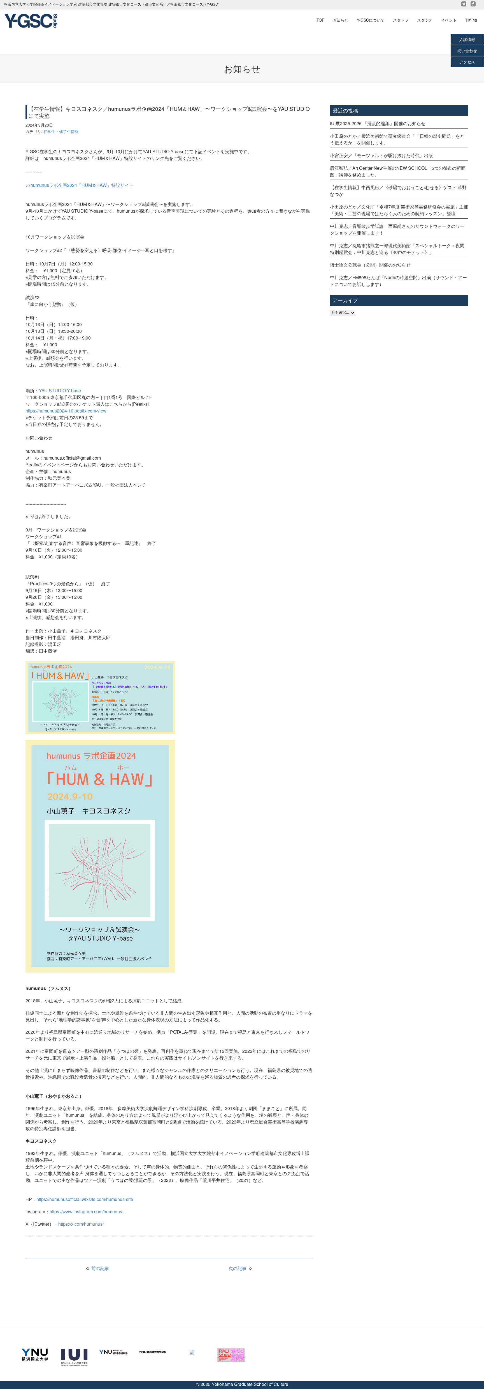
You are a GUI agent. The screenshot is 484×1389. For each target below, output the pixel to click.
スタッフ (401, 20)
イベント (449, 20)
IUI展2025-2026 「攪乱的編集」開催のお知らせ (377, 123)
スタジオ (425, 20)
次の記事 (238, 1268)
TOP (320, 20)
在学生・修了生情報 (61, 131)
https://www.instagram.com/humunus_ (87, 1211)
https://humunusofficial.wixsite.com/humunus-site (84, 1199)
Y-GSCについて (371, 20)
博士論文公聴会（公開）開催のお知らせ (370, 265)
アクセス (467, 62)
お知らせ (340, 20)
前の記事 (99, 1268)
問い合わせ (467, 50)
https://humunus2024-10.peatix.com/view (65, 410)
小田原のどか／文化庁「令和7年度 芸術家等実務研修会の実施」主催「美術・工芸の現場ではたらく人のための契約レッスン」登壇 (399, 210)
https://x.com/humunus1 (81, 1224)
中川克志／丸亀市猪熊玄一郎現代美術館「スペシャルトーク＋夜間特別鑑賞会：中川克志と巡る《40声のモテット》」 (397, 248)
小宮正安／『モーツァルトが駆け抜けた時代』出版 (381, 155)
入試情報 (467, 39)
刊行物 (471, 20)
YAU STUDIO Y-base (60, 390)
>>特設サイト (79, 185)
